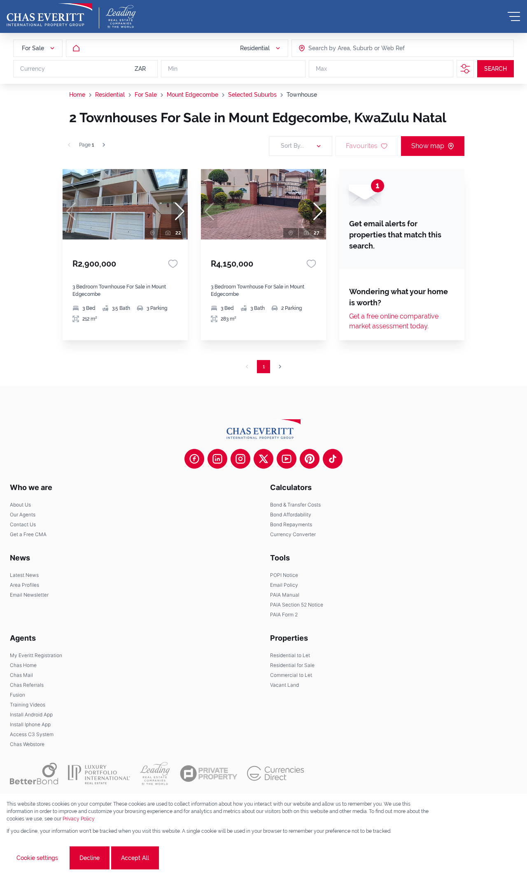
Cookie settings (37, 858)
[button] (179, 211)
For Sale (146, 94)
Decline (89, 858)
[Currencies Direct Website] (275, 773)
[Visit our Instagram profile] (240, 459)
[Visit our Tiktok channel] (333, 459)
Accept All (135, 858)
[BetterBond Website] (34, 773)
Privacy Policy (79, 819)
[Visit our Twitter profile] (263, 459)
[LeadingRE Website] (155, 773)
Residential (110, 94)
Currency (32, 68)
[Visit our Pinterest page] (309, 459)
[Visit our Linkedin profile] (217, 459)
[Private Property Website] (208, 773)
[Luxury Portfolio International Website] (99, 773)
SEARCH (495, 68)
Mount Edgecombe (192, 94)
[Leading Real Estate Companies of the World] (121, 16)
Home (77, 94)
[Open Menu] (513, 16)
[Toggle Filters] (465, 68)
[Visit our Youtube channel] (286, 459)
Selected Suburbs (252, 94)
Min (172, 68)
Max (321, 68)
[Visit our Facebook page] (194, 459)
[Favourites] (173, 264)
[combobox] (340, 48)
